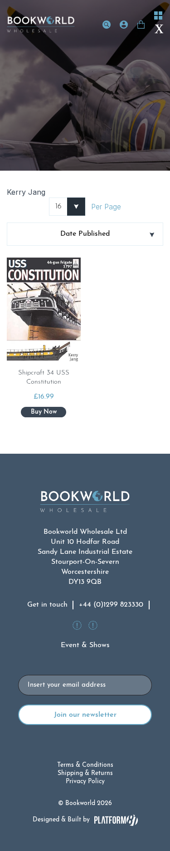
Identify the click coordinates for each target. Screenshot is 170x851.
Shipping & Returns (85, 773)
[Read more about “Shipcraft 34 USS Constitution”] (43, 412)
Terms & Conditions (85, 765)
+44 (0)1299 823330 (111, 604)
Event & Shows (85, 645)
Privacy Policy (85, 781)
